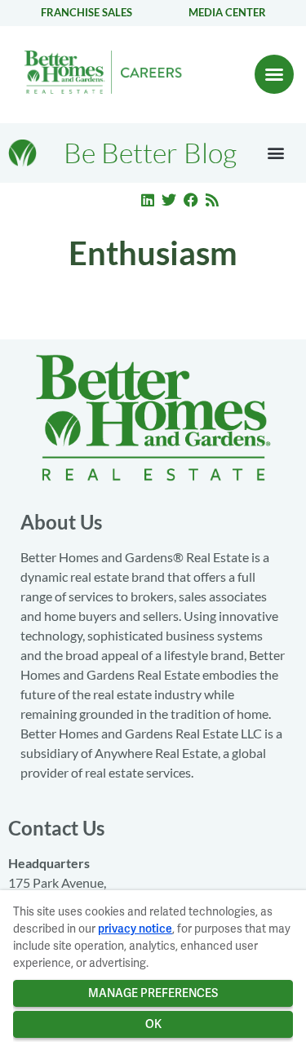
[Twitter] (169, 200)
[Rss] (213, 200)
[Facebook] (191, 200)
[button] (274, 74)
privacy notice (135, 928)
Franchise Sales (86, 12)
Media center (227, 12)
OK (153, 1024)
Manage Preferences (153, 993)
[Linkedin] (148, 200)
